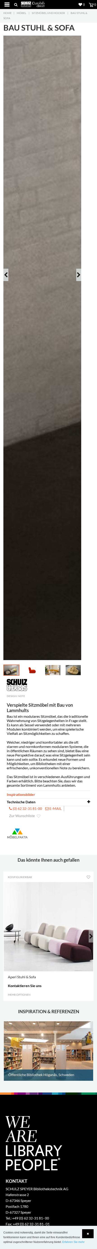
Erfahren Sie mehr (73, 1242)
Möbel (21, 13)
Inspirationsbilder (21, 794)
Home (7, 13)
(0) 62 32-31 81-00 (27, 808)
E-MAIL (55, 808)
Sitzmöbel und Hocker (48, 13)
